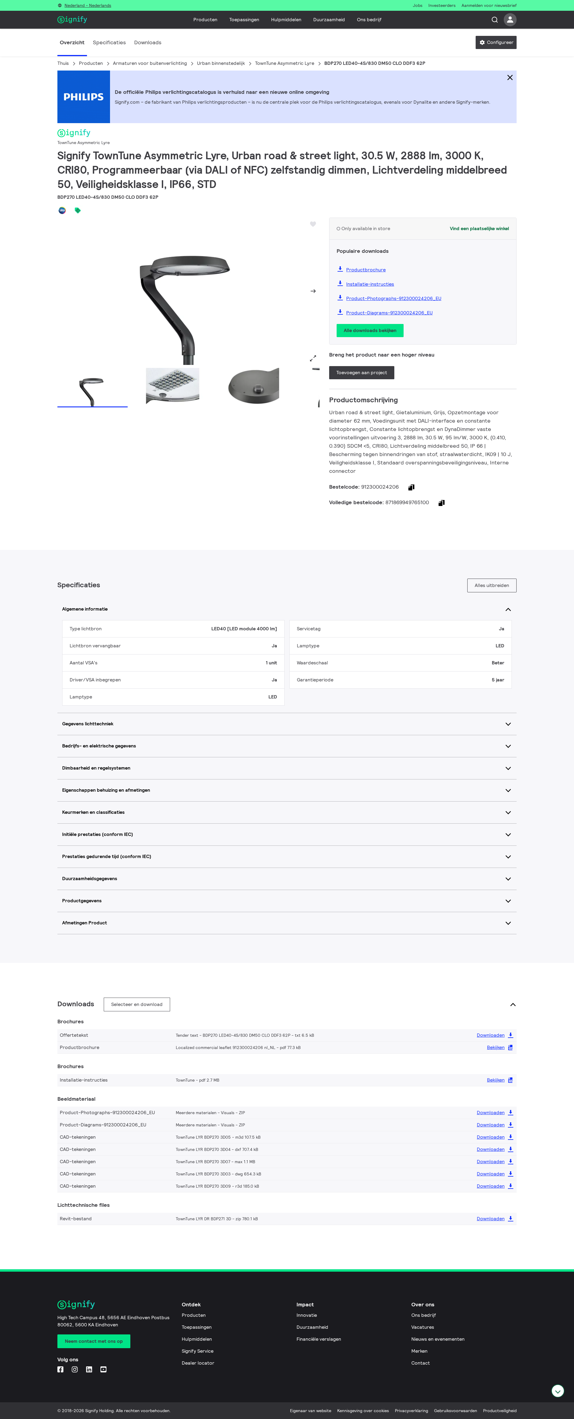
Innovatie (307, 1315)
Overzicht (72, 42)
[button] (64, 291)
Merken (419, 1351)
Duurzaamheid (329, 19)
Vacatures (422, 1327)
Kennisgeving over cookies (363, 1410)
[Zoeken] (494, 19)
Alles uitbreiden (492, 585)
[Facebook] (61, 1370)
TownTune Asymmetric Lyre (284, 63)
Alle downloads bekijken (370, 330)
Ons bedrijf (369, 19)
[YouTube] (104, 1370)
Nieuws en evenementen (438, 1339)
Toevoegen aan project (361, 372)
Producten (205, 19)
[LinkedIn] (89, 1370)
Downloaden (491, 1035)
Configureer (500, 42)
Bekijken (496, 1047)
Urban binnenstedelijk (221, 63)
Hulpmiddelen (286, 19)
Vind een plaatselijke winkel (479, 228)
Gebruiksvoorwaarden (455, 1410)
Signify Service (197, 1351)
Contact (420, 1363)
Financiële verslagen (319, 1339)
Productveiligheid (500, 1410)
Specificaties (109, 42)
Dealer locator (198, 1363)
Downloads (147, 42)
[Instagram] (75, 1370)
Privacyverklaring (411, 1410)
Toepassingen (244, 19)
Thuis (63, 63)
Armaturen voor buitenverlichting (150, 63)
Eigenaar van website (310, 1410)
